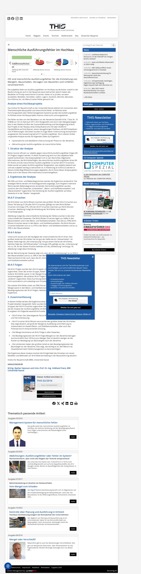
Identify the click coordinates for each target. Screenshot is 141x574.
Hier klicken (73, 301)
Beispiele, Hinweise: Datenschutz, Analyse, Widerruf (69, 314)
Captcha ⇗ (82, 303)
